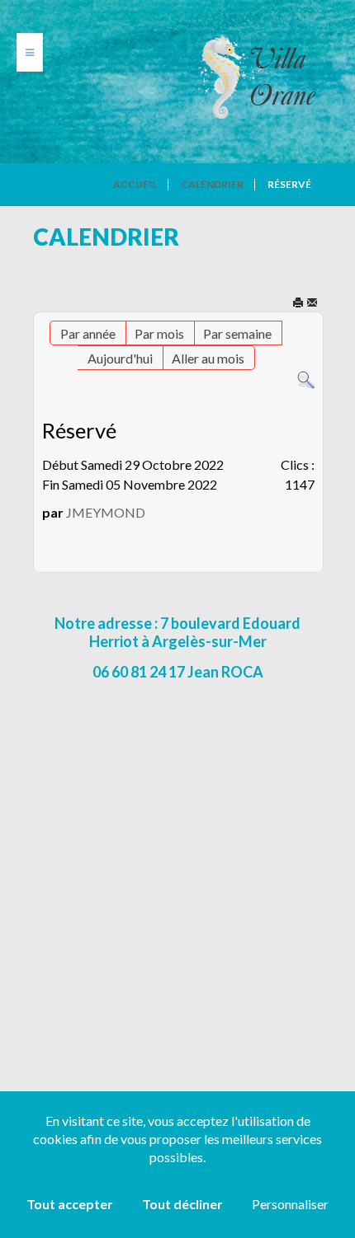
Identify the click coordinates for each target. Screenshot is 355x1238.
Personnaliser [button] (290, 1204)
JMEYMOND (105, 512)
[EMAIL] (312, 304)
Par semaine (237, 333)
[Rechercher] (306, 379)
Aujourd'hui (120, 358)
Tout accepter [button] (69, 1204)
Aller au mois (208, 358)
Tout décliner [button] (182, 1204)
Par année (88, 333)
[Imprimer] (298, 304)
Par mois (159, 333)
